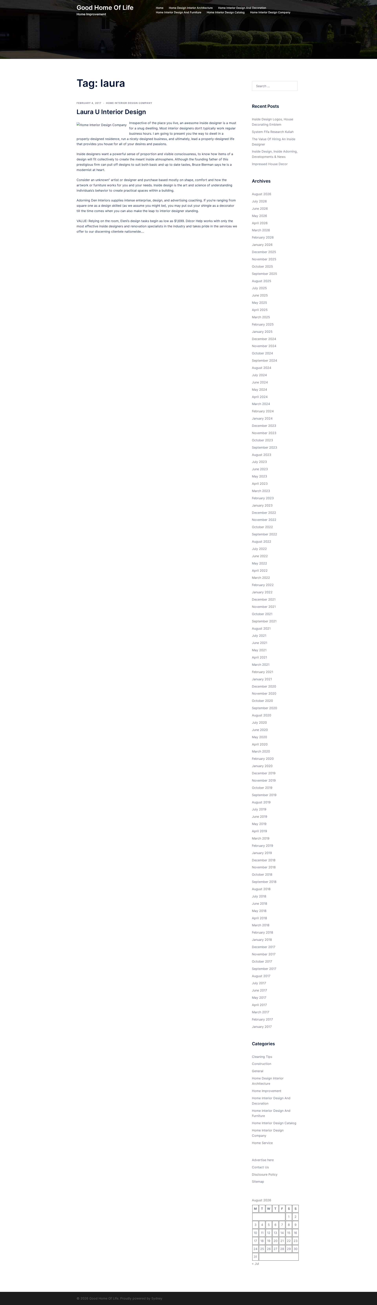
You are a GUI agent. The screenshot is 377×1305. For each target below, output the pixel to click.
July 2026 (259, 201)
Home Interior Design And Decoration (242, 7)
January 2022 (262, 592)
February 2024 (263, 411)
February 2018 (262, 932)
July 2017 (259, 983)
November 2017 (263, 954)
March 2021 (260, 665)
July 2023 (259, 462)
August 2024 (261, 368)
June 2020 (260, 730)
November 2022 (264, 520)
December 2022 (264, 513)
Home (159, 7)
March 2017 (260, 1012)
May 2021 (259, 650)
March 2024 (261, 404)
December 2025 (264, 252)
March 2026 (261, 230)
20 (275, 1241)
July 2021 (259, 635)
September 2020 (264, 708)
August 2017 (261, 976)
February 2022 (263, 585)
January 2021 (262, 679)
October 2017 (262, 961)
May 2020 (259, 737)
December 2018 (263, 860)
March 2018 (260, 925)
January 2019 (262, 853)
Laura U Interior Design (111, 112)
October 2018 (262, 874)
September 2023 (264, 447)
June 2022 (260, 556)
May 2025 (259, 303)
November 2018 (264, 867)
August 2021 (261, 628)
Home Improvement (266, 1091)
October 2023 (262, 440)
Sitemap (258, 1181)
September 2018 (264, 882)
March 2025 (261, 317)
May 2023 (259, 476)
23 (295, 1241)
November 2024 (264, 346)
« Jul (255, 1264)
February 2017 (262, 1019)
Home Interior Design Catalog (226, 12)
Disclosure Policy (264, 1174)
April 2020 (260, 744)
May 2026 (259, 216)
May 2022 (259, 563)
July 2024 (259, 375)
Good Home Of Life (105, 7)
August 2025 (261, 281)
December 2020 (264, 686)
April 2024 (260, 397)
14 (282, 1233)
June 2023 (260, 469)
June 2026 (260, 208)
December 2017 (263, 947)
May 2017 (259, 998)
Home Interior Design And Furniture (178, 12)
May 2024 (259, 389)
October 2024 (262, 353)
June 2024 (260, 382)
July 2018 (259, 896)
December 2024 (264, 339)
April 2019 (259, 831)
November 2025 (264, 259)
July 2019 (259, 809)
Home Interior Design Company (270, 12)
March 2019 (260, 838)
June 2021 (259, 643)
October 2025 (262, 266)
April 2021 (259, 657)
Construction (261, 1064)
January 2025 (262, 332)
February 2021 (262, 672)
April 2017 (259, 1005)
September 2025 (264, 274)
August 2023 (261, 455)
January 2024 (262, 418)
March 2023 (261, 491)
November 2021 (264, 607)
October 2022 (262, 527)
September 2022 (264, 534)
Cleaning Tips (262, 1057)
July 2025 (259, 288)
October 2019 (262, 788)
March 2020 (261, 751)
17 (255, 1241)
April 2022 (260, 570)
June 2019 (259, 816)
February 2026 (263, 237)
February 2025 (263, 324)
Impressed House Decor (270, 164)
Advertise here (263, 1160)
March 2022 (261, 578)
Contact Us (260, 1167)
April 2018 (259, 918)
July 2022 (259, 549)
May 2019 (259, 824)
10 (255, 1233)
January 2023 (262, 505)
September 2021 (264, 621)
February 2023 (263, 498)
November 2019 (264, 780)
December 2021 (263, 599)
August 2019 (261, 802)
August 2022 (261, 541)
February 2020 (263, 759)
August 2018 (261, 889)
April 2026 (260, 223)
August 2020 (261, 715)
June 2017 (259, 990)
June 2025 (260, 295)
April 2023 (260, 484)
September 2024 (264, 360)
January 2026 (262, 245)
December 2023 (264, 426)
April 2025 (260, 310)
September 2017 (264, 969)
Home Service (262, 1143)
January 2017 (262, 1027)
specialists (155, 226)
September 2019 (264, 795)
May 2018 (259, 911)
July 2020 (259, 722)
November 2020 (264, 693)
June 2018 (259, 903)
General (257, 1071)
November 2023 (264, 433)
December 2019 (263, 773)
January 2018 (262, 940)
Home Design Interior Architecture (191, 7)
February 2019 (262, 846)
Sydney (156, 1298)
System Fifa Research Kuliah (273, 132)
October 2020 (262, 701)
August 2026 (261, 194)
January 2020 (262, 766)
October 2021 (262, 614)
